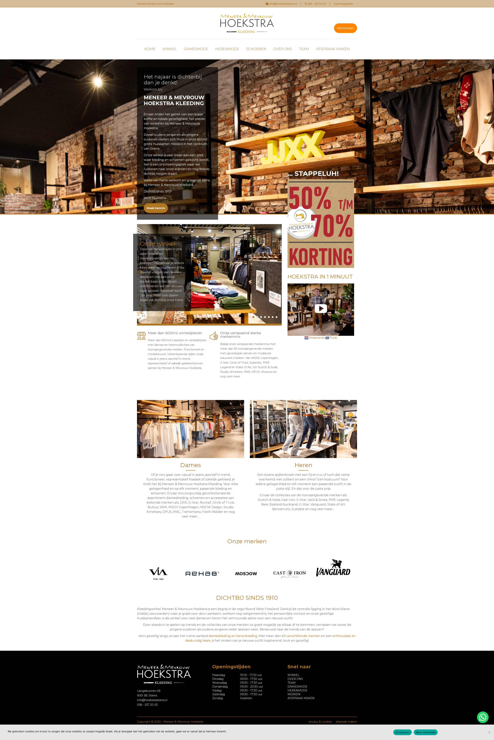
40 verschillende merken (301, 636)
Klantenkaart (345, 28)
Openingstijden (343, 3)
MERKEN (294, 694)
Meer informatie (426, 732)
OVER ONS (282, 49)
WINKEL (169, 49)
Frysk (333, 337)
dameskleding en (222, 636)
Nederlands (316, 337)
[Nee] (489, 732)
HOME (150, 49)
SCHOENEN (256, 49)
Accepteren (402, 732)
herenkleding (246, 636)
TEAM (304, 49)
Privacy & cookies (320, 721)
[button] (483, 717)
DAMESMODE (196, 49)
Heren (303, 465)
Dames (190, 465)
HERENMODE (227, 49)
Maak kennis (156, 208)
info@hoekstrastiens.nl (283, 3)
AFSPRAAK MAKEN (333, 49)
